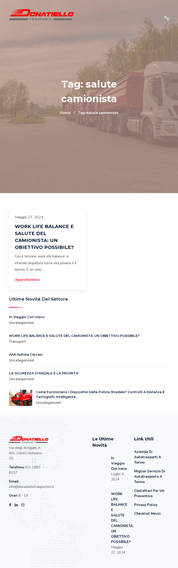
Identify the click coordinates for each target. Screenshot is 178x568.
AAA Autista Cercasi (26, 354)
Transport (17, 341)
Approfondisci (27, 279)
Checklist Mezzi (147, 513)
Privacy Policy (145, 504)
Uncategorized (21, 322)
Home (65, 112)
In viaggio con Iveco (26, 317)
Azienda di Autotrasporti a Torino (147, 457)
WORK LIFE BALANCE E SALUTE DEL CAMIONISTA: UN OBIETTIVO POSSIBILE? (74, 336)
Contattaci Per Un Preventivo (149, 493)
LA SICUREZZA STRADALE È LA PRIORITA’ (44, 373)
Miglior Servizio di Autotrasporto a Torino (149, 476)
